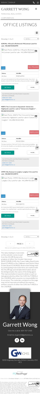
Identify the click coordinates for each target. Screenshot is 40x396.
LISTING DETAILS (7, 87)
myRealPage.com (20, 373)
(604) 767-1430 (7, 97)
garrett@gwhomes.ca (8, 99)
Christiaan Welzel (13, 378)
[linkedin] (22, 340)
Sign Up (12, 2)
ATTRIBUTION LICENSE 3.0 (32, 378)
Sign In (4, 2)
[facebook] (17, 340)
